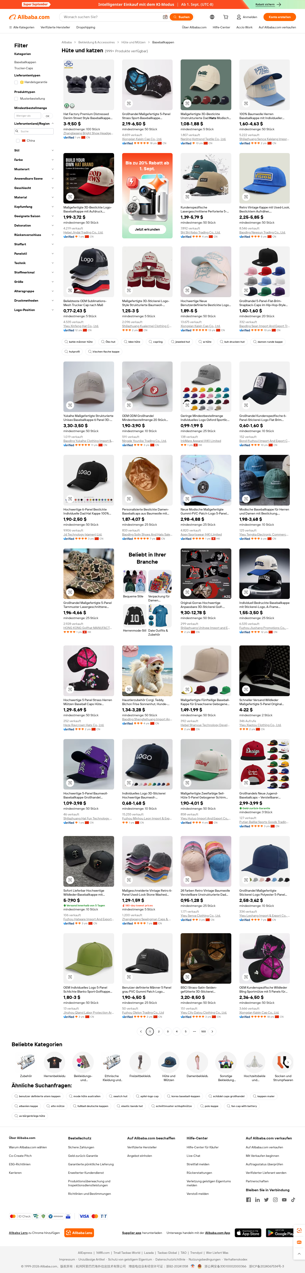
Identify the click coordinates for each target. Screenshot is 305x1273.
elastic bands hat (132, 1106)
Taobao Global (167, 1252)
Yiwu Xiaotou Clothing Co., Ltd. (260, 725)
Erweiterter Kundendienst (86, 1172)
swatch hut (120, 1096)
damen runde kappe (270, 341)
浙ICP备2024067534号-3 (266, 1266)
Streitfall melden (198, 1164)
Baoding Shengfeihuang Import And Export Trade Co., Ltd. (147, 719)
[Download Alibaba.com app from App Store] (248, 1232)
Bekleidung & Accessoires (96, 42)
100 (203, 1031)
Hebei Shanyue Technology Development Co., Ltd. (206, 725)
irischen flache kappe (106, 351)
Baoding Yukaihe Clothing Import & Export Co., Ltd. (88, 441)
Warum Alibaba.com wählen (28, 1147)
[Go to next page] (212, 1031)
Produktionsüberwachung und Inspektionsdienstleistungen (89, 1183)
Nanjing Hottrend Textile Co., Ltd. (203, 139)
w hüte (207, 341)
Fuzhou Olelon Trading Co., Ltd (143, 1012)
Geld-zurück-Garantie (83, 1155)
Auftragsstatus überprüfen (264, 1164)
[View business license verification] (193, 1266)
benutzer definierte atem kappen (40, 1096)
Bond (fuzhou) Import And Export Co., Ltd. (264, 441)
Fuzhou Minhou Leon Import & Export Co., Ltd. (147, 818)
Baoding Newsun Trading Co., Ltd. (262, 232)
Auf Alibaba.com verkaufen (264, 1147)
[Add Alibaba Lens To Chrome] (79, 1232)
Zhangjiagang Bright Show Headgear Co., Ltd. (88, 133)
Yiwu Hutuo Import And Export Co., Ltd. (206, 818)
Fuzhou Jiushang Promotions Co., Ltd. (264, 628)
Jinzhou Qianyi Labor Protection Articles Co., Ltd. (88, 1012)
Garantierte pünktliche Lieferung (91, 1164)
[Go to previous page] (141, 1031)
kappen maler (266, 1096)
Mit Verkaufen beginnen (262, 1155)
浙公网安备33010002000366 (225, 1266)
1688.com (103, 1252)
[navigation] (34, 537)
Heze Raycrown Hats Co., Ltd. (83, 725)
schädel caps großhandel (228, 1096)
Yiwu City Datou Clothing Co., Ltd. (204, 1012)
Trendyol (196, 1252)
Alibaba (67, 42)
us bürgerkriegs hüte (32, 1116)
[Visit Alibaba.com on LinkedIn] (257, 1199)
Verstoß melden (198, 1193)
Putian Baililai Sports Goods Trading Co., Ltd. (264, 822)
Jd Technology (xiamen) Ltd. (82, 534)
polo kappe (211, 1106)
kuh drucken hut (234, 341)
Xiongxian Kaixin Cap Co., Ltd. (142, 139)
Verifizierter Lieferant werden (266, 1172)
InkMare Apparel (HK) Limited (201, 441)
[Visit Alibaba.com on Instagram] (275, 1199)
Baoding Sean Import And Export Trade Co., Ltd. (264, 326)
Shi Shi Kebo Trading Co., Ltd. (200, 232)
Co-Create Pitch (20, 1155)
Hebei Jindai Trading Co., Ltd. (83, 232)
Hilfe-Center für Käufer (203, 1147)
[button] (165, 17)
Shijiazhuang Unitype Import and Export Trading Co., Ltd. (206, 628)
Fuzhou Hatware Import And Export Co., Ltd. (88, 919)
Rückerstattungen (199, 1172)
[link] (299, 1230)
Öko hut (110, 341)
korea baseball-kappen (185, 1096)
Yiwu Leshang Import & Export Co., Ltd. (264, 915)
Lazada (149, 1252)
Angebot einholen (139, 1155)
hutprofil (74, 351)
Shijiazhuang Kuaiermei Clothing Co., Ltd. (147, 326)
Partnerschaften (257, 1181)
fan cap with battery (244, 1106)
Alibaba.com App (217, 1233)
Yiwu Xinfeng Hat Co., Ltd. (81, 326)
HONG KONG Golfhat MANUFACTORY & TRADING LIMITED (88, 628)
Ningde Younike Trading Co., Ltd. (144, 441)
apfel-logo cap (149, 1096)
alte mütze (58, 1106)
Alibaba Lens (18, 1233)
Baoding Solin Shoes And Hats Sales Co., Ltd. (147, 534)
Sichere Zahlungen (81, 1147)
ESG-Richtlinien (20, 1164)
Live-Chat (193, 1155)
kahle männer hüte (81, 341)
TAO (183, 1252)
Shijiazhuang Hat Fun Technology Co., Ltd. (88, 818)
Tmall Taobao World (126, 1252)
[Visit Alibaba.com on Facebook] (248, 1199)
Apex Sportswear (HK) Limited (201, 534)
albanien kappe (28, 1106)
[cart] (226, 17)
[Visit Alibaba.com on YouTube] (284, 1199)
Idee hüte (134, 341)
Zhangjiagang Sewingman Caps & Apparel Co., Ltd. (147, 919)
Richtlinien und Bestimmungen (89, 1193)
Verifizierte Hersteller (142, 1147)
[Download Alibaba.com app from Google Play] (281, 1232)
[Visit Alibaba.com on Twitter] (266, 1199)
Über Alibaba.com (22, 1138)
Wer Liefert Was (217, 1252)
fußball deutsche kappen (92, 1106)
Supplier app (131, 1233)
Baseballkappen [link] (163, 42)
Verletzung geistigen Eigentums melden (209, 1183)
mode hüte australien (86, 1096)
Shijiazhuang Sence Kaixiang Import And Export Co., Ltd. (264, 139)
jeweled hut (182, 341)
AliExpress (85, 1252)
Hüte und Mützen (133, 42)
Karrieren (15, 1172)
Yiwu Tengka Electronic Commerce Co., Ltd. (264, 534)
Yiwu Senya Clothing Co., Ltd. (201, 915)
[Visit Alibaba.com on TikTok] (293, 1199)
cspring (158, 341)
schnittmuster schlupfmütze (174, 1106)
